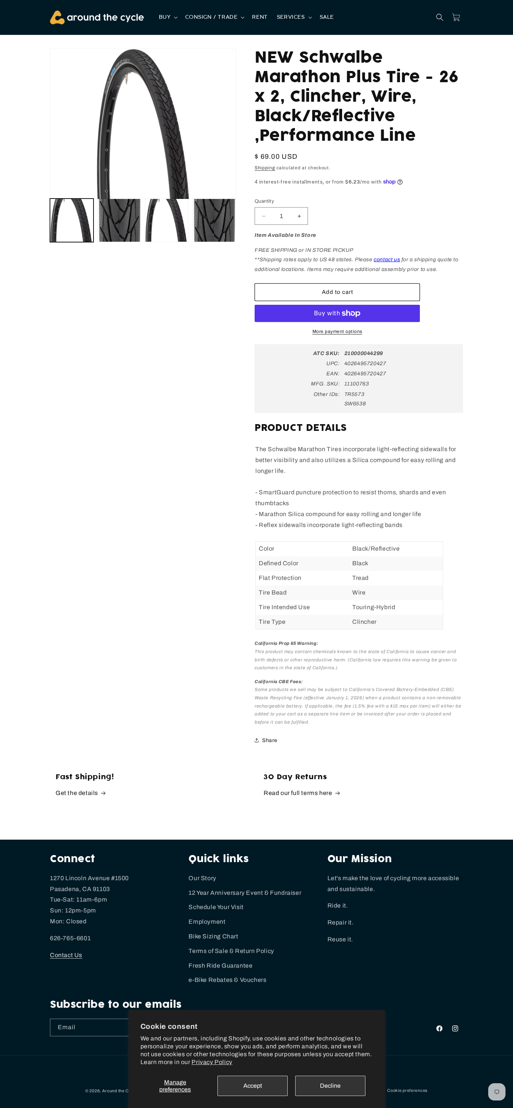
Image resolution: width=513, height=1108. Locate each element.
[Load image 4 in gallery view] (214, 220)
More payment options (337, 331)
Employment (207, 921)
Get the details (77, 793)
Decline (330, 1085)
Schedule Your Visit (216, 907)
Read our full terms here (298, 793)
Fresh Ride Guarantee (220, 965)
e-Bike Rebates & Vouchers (227, 980)
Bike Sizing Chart (213, 936)
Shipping (265, 167)
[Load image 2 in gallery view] (119, 220)
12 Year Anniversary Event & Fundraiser (245, 893)
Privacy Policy (212, 1062)
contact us (387, 259)
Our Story (202, 878)
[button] (167, 17)
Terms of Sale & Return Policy (231, 951)
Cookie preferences (407, 1090)
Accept (252, 1085)
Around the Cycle (119, 1090)
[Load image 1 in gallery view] (72, 220)
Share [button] (270, 740)
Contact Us (66, 955)
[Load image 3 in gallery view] (167, 220)
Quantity (264, 201)
